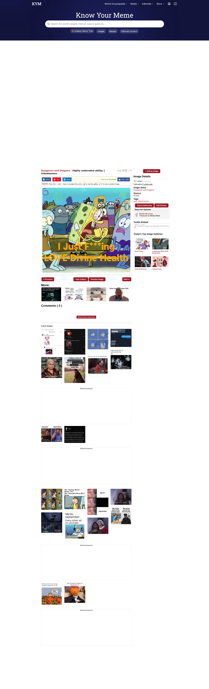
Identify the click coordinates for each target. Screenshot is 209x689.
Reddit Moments (146, 214)
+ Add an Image (151, 171)
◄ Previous (48, 279)
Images (101, 31)
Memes (112, 31)
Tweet (67, 179)
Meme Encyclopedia (115, 4)
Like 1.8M (124, 179)
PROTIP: (45, 184)
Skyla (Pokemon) (140, 269)
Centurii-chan (157, 269)
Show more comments (86, 317)
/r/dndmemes (143, 201)
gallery (80, 184)
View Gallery (80, 279)
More (159, 4)
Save (57, 179)
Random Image (97, 279)
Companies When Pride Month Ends (160, 252)
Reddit (136, 196)
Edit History (161, 205)
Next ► (127, 279)
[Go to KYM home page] (36, 4)
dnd (135, 201)
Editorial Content (129, 31)
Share (47, 179)
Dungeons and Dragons (55, 170)
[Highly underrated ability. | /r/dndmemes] (86, 230)
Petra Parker (139, 251)
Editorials (146, 4)
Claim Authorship (144, 205)
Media (133, 4)
